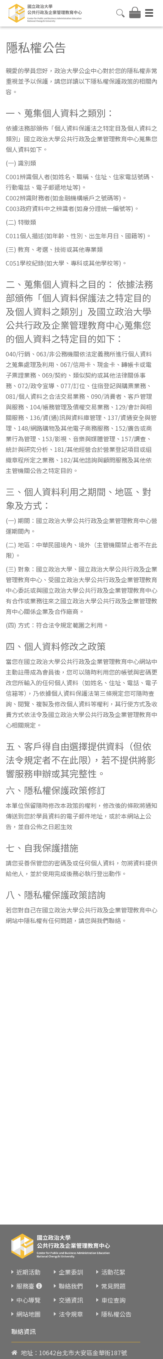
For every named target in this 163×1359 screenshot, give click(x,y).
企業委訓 (71, 1271)
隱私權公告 (116, 1313)
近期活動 (28, 1271)
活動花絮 (113, 1271)
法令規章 (71, 1313)
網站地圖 (28, 1313)
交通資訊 (71, 1299)
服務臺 (25, 1285)
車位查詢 (113, 1299)
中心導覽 (28, 1299)
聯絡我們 (71, 1285)
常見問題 (113, 1285)
